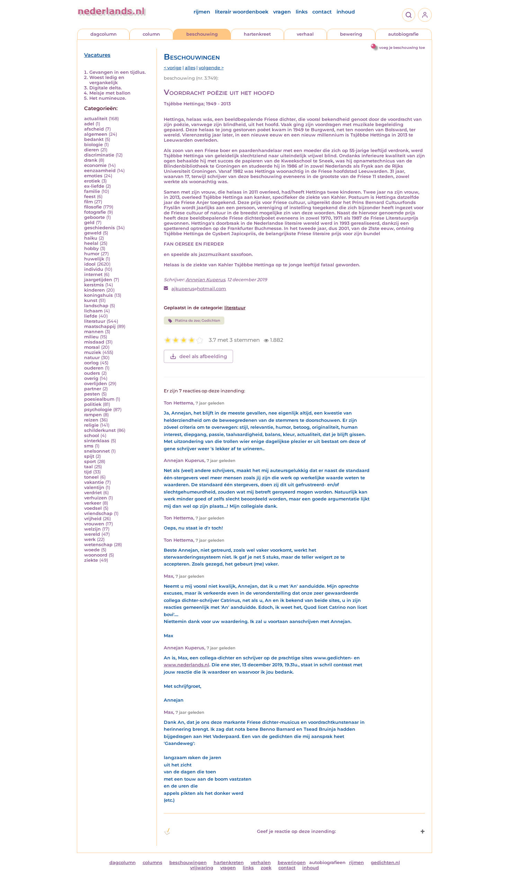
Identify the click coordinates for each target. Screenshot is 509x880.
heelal (91, 243)
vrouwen (94, 523)
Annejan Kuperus (205, 279)
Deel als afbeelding (203, 356)
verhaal (305, 34)
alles (190, 67)
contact (322, 12)
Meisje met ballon (110, 93)
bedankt (94, 139)
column (151, 34)
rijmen (202, 12)
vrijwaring (201, 867)
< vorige (172, 67)
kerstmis (94, 284)
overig (91, 378)
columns (152, 862)
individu (93, 269)
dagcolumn (103, 34)
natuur (92, 357)
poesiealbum (99, 399)
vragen (282, 12)
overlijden (95, 383)
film (88, 201)
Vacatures (97, 55)
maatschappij (100, 326)
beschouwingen (188, 862)
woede (92, 549)
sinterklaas (96, 440)
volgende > (211, 67)
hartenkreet (257, 34)
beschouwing (202, 34)
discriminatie (99, 155)
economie (95, 165)
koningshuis (98, 295)
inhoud (346, 12)
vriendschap (98, 513)
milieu (91, 336)
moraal (92, 347)
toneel (91, 477)
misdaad (94, 342)
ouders (92, 373)
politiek (92, 404)
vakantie (94, 482)
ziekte (91, 560)
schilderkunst (100, 430)
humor (91, 253)
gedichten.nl (385, 862)
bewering (351, 34)
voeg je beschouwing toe (402, 47)
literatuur (94, 321)
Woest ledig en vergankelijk (106, 80)
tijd (88, 471)
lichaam (93, 310)
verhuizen (95, 497)
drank (90, 160)
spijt (89, 456)
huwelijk (94, 258)
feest (90, 196)
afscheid (94, 129)
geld (89, 222)
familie (92, 191)
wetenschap (98, 544)
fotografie (95, 212)
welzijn (92, 529)
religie (91, 425)
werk (90, 539)
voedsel (93, 508)
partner (92, 388)
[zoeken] (408, 14)
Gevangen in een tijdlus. (117, 72)
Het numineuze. (107, 98)
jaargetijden (98, 279)
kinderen (94, 290)
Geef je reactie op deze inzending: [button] (296, 831)
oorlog (91, 362)
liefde (90, 316)
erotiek (92, 181)
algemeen (95, 134)
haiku (90, 238)
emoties (93, 175)
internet (93, 274)
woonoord (95, 555)
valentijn (94, 487)
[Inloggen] (425, 15)
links (301, 12)
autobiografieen (327, 862)
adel (89, 123)
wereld (92, 534)
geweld (92, 232)
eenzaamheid (100, 170)
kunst (90, 300)
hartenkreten (229, 862)
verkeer (92, 503)
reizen (91, 420)
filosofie (93, 207)
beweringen (292, 862)
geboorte (94, 217)
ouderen (94, 368)
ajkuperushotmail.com (198, 288)
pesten (92, 394)
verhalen (261, 862)
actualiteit (95, 118)
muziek (92, 352)
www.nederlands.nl (186, 664)
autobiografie (403, 34)
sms (88, 445)
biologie (93, 144)
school (91, 435)
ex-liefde (94, 186)
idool (90, 264)
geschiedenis (99, 227)
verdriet (93, 492)
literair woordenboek (241, 12)
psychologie (98, 409)
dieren (91, 149)
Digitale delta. (105, 87)
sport (90, 461)
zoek (266, 867)
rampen (93, 414)
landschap (96, 305)
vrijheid (92, 518)
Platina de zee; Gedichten (197, 320)
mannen (94, 331)
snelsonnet (97, 451)
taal (88, 466)
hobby (91, 248)
